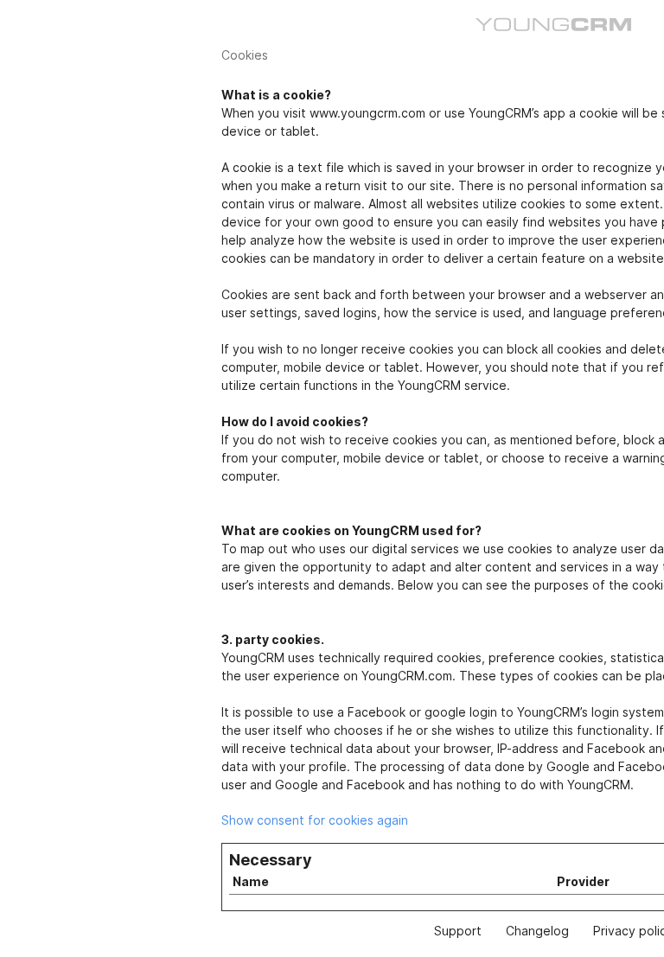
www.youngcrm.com (367, 112)
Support (458, 930)
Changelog (537, 930)
